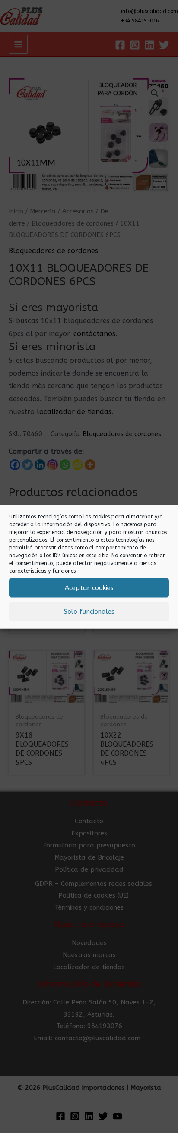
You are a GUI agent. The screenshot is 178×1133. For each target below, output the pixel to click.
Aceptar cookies (89, 588)
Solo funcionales (89, 611)
